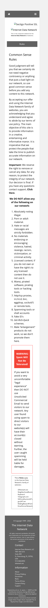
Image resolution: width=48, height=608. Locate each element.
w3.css (17, 590)
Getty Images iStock (19, 600)
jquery (23, 590)
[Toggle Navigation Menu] (35, 14)
